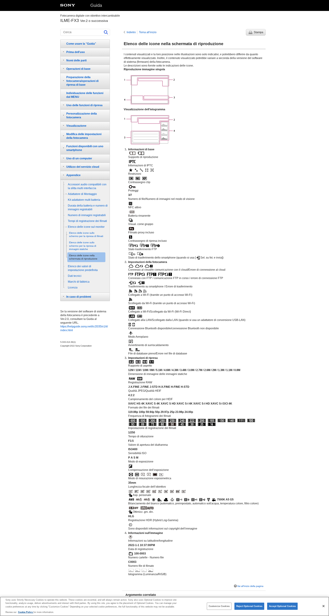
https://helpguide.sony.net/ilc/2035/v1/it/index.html (84, 328)
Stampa (258, 32)
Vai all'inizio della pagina (250, 586)
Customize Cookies (219, 606)
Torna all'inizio (147, 32)
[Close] (323, 606)
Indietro (131, 32)
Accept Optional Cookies (282, 606)
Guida (96, 5)
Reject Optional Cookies (249, 606)
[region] (164, 606)
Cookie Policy (25, 612)
